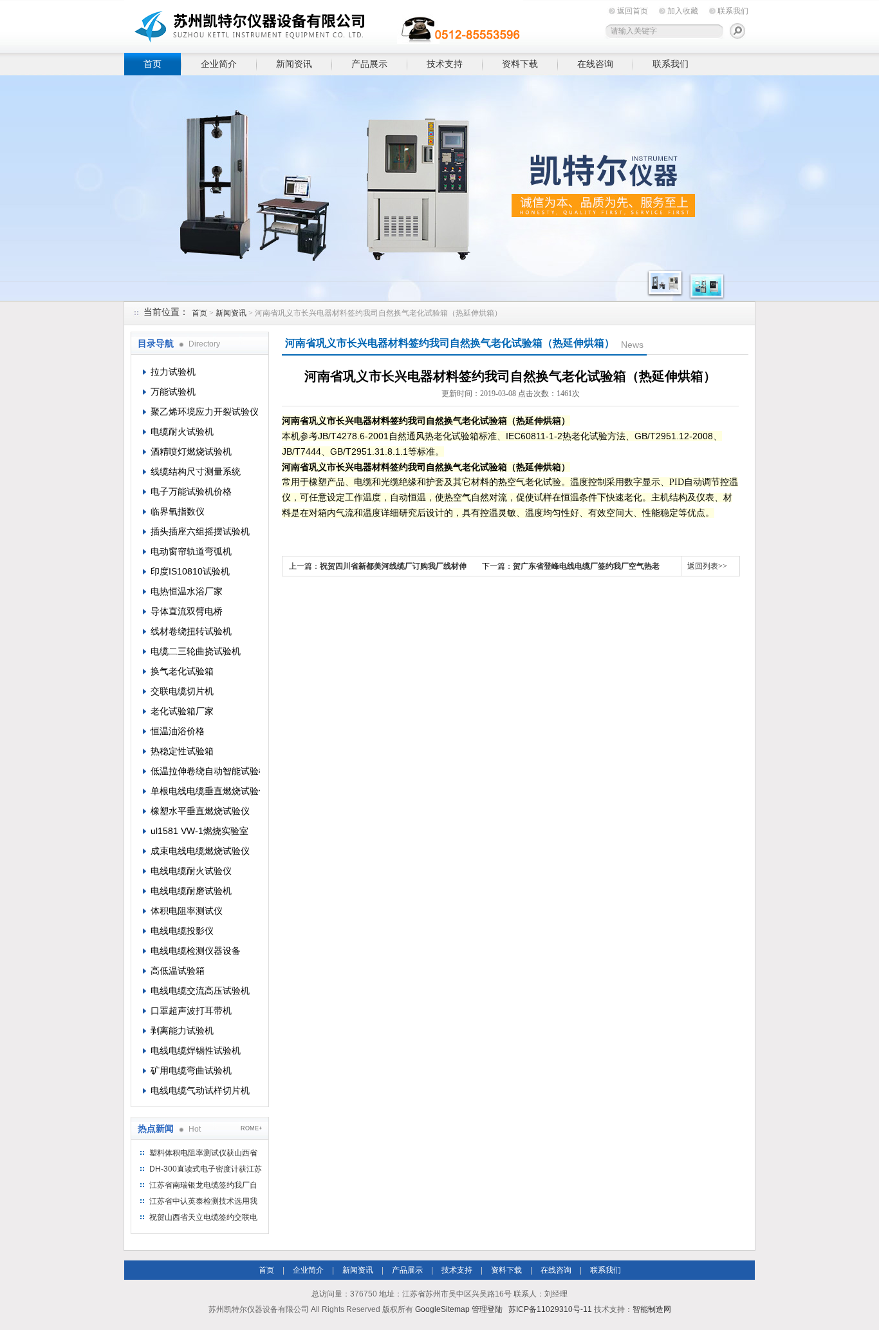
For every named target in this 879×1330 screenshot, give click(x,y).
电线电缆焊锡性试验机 (196, 1050)
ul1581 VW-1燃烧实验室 (199, 831)
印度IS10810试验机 (190, 571)
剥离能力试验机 (182, 1030)
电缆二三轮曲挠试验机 (196, 651)
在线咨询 (595, 64)
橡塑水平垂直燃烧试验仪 (200, 811)
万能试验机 (173, 391)
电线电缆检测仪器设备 (196, 950)
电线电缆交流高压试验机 (200, 990)
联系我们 (732, 10)
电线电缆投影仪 (182, 931)
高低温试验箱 (178, 970)
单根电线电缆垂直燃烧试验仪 (205, 791)
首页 (152, 64)
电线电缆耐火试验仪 (191, 871)
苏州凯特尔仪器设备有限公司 (323, 24)
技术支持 (445, 64)
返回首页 (632, 10)
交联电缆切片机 (182, 691)
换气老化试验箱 (182, 671)
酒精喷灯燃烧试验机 (191, 451)
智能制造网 (652, 1309)
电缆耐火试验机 (182, 431)
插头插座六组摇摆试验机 (200, 531)
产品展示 (369, 64)
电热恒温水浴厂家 (187, 591)
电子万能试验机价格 (191, 491)
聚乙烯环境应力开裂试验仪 (205, 411)
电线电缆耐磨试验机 (191, 891)
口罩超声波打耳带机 (191, 1010)
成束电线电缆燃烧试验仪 (200, 851)
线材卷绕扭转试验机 (191, 631)
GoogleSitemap (442, 1309)
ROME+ (251, 1128)
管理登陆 (487, 1309)
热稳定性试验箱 (182, 751)
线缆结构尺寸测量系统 (196, 471)
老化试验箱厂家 (182, 711)
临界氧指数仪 (178, 511)
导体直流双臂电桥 (187, 611)
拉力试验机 (173, 371)
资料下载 (520, 64)
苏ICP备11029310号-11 (550, 1309)
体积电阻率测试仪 (187, 911)
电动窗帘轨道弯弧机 (191, 551)
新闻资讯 (294, 64)
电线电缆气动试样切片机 (200, 1090)
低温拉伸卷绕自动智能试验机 (205, 771)
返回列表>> (707, 566)
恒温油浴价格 (178, 731)
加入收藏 (682, 10)
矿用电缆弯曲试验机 (191, 1070)
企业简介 (219, 64)
